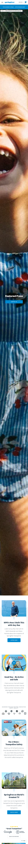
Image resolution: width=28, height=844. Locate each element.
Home (2, 10)
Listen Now (14, 640)
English (20, 2)
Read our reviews (14, 836)
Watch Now (14, 812)
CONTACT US (14, 301)
